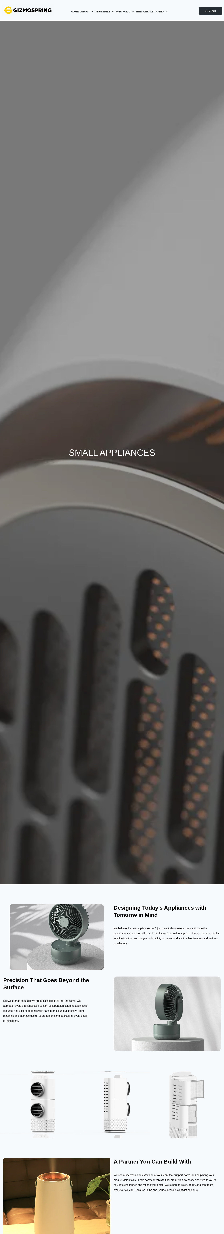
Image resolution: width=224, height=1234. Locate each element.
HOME (75, 11)
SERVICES (142, 11)
